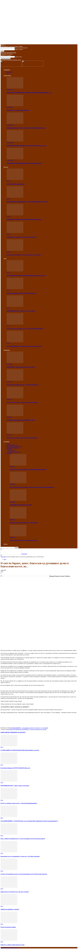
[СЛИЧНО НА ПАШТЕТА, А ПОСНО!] (9, 905)
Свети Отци (7, 75)
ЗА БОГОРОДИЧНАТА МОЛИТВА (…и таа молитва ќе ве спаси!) (27, 729)
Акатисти (12, 450)
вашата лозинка (19, 49)
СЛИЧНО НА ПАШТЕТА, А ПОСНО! (10, 909)
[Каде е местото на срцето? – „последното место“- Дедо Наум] (15, 250)
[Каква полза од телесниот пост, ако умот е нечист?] (9, 887)
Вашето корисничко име (21, 47)
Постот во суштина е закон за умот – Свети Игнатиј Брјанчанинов (25, 328)
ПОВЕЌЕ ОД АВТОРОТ (19, 732)
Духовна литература (12, 445)
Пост (5, 258)
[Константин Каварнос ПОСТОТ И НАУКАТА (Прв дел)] (15, 288)
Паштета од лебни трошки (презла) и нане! (12, 944)
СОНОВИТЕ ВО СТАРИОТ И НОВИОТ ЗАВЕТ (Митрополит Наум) (24, 219)
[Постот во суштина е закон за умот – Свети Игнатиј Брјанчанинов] (15, 324)
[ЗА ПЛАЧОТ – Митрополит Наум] (15, 179)
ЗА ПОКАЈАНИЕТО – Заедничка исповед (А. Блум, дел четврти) (29, 728)
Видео (5, 544)
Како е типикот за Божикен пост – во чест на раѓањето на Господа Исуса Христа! (23, 838)
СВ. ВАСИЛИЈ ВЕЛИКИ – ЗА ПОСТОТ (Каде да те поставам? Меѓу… (24, 346)
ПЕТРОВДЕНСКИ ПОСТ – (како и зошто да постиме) (21, 311)
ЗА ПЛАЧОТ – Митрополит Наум (15, 184)
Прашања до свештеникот (13, 452)
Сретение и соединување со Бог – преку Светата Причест (22, 384)
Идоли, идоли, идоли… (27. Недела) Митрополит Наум (22, 437)
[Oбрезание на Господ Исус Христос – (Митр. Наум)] (18, 518)
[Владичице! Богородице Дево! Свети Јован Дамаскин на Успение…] (18, 465)
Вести (8, 443)
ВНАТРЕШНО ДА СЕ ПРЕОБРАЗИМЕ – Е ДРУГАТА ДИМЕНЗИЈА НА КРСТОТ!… (27, 201)
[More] (25, 720)
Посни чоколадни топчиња (8, 927)
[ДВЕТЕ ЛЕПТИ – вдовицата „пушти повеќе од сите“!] (15, 362)
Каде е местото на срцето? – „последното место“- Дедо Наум (24, 254)
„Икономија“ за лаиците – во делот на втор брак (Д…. (22, 237)
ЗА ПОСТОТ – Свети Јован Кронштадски (18, 110)
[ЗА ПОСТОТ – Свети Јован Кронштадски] (15, 105)
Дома (2, 556)
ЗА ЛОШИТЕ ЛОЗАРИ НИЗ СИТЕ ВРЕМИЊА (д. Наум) (21, 420)
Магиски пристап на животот (14, 446)
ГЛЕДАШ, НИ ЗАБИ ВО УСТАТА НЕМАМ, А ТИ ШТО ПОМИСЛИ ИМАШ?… (26, 128)
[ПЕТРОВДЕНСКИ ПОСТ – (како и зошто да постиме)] (15, 306)
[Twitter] (8, 720)
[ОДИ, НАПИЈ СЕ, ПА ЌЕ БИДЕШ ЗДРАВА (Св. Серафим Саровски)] (15, 159)
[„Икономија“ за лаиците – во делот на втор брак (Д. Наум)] (15, 232)
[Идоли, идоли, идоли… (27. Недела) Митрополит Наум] (15, 433)
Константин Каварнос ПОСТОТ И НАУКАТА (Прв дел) (21, 293)
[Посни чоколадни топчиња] (9, 922)
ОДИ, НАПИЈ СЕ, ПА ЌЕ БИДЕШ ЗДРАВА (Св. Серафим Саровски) (24, 163)
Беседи (6, 167)
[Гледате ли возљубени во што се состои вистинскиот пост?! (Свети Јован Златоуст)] (9, 869)
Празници (9, 453)
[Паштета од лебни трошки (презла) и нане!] (9, 940)
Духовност (7, 69)
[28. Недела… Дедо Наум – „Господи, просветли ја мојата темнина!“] (15, 398)
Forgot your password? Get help (8, 52)
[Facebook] (3, 720)
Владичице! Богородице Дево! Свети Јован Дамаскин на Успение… (28, 469)
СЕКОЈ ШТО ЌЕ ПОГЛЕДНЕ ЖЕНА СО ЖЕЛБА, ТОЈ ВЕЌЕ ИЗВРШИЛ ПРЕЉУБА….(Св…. (29, 92)
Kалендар (7, 350)
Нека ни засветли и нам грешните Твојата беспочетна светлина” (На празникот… (32, 487)
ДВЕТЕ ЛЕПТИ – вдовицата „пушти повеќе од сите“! (21, 367)
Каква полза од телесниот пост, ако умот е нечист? (15, 891)
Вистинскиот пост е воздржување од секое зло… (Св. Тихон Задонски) (20, 856)
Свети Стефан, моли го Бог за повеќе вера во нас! (23, 540)
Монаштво (9, 72)
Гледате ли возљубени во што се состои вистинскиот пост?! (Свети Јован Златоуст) (24, 874)
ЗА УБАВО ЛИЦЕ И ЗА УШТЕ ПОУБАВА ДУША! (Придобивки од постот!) (26, 275)
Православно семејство (13, 447)
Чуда (8, 73)
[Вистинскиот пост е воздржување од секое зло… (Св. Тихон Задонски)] (9, 852)
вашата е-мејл (18, 56)
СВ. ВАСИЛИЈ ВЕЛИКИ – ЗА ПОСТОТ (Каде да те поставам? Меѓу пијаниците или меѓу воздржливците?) (29, 821)
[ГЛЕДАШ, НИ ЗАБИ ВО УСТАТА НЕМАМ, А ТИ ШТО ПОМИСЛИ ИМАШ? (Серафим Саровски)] (15, 123)
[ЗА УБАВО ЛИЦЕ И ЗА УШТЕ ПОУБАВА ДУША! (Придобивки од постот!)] (15, 271)
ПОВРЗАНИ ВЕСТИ (6, 732)
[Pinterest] (14, 720)
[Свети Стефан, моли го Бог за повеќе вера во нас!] (18, 536)
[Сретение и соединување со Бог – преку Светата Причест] (15, 380)
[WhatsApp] (19, 720)
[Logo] (11, 66)
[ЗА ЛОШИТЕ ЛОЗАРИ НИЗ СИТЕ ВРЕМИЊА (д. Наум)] (15, 415)
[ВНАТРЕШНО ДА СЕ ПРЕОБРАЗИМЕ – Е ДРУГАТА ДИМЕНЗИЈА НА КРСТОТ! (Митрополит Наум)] (15, 197)
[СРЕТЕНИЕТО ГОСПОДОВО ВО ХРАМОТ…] (18, 500)
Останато (6, 441)
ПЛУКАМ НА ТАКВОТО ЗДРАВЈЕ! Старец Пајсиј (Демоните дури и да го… (26, 145)
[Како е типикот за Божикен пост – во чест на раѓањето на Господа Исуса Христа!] (9, 834)
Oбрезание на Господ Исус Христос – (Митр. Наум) (23, 522)
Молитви (9, 449)
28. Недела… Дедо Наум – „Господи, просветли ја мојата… (22, 402)
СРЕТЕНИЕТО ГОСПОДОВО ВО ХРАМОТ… (21, 505)
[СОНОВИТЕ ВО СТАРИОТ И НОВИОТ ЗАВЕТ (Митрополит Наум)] (15, 215)
